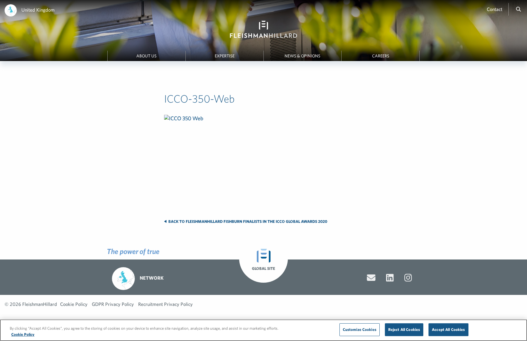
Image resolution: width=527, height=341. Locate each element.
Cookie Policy (74, 304)
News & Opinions (302, 56)
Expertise (225, 56)
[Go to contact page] (371, 278)
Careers (380, 56)
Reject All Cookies (404, 329)
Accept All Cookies (448, 329)
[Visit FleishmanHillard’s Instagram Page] (408, 278)
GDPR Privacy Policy (113, 304)
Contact (494, 9)
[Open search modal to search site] (518, 9)
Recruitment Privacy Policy (165, 304)
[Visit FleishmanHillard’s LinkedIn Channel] (390, 278)
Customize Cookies (359, 329)
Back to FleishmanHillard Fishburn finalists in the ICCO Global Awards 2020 (247, 221)
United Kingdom (38, 10)
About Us (146, 56)
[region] (263, 330)
